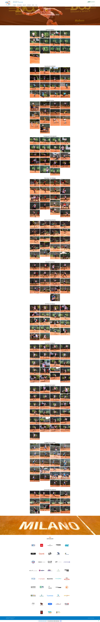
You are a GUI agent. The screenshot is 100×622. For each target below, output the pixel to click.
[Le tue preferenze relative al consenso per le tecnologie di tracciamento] (98, 620)
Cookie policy (12, 618)
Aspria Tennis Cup (8, 3)
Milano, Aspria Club (16, 1)
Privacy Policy (7, 618)
